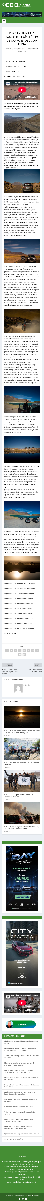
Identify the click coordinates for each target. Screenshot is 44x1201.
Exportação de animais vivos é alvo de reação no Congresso (21, 1078)
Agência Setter (33, 1195)
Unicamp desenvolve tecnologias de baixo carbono (20, 1113)
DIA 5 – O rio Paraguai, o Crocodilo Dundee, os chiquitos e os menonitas (21, 828)
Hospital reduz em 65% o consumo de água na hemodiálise (21, 1086)
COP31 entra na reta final (13, 1139)
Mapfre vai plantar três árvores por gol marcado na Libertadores (19, 1064)
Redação (17, 48)
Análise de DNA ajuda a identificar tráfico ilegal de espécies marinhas (19, 1093)
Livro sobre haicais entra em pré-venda (19, 1107)
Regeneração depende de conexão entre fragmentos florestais (19, 1120)
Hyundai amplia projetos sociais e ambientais (21, 1134)
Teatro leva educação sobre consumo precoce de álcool (21, 1057)
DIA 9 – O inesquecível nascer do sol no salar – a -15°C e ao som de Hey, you (22, 732)
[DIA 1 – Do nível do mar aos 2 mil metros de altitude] (22, 749)
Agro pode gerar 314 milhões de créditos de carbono (20, 1100)
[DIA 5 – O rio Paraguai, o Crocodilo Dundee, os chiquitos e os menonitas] (22, 813)
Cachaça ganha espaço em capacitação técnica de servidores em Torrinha (19, 1071)
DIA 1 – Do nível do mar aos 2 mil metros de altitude (21, 764)
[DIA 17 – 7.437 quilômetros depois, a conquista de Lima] (22, 781)
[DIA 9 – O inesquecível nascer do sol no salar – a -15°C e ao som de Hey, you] (22, 716)
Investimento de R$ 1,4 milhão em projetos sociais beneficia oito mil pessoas (20, 1049)
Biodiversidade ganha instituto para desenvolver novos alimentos (18, 1128)
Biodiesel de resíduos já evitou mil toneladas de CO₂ (21, 1042)
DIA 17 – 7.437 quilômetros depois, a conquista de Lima (18, 796)
